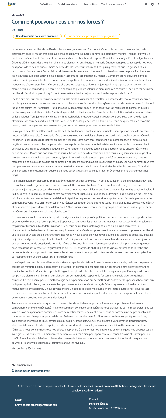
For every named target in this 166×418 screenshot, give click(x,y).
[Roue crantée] (152, 4)
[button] (158, 4)
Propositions (91, 4)
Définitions (46, 4)
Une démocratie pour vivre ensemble (37, 36)
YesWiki (115, 408)
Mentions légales (98, 404)
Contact (93, 399)
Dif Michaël (18, 30)
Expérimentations (67, 4)
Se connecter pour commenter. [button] (32, 371)
